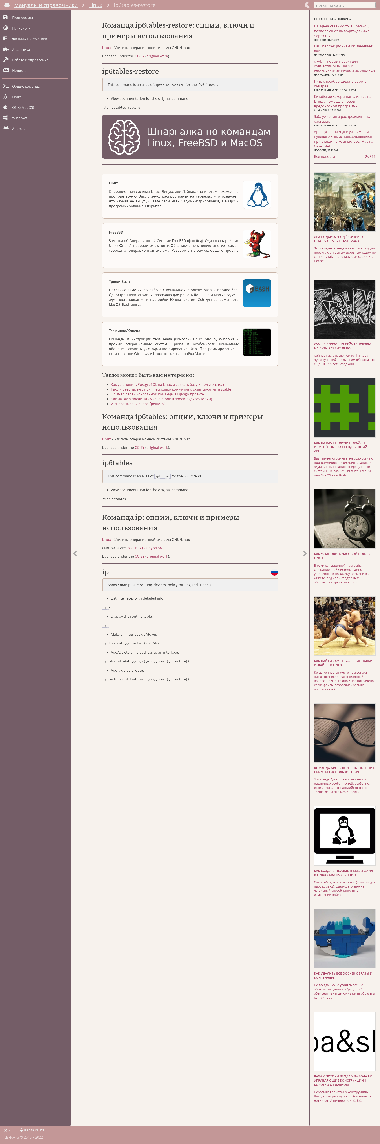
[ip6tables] (305, 567)
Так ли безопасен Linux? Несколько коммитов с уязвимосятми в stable (171, 389)
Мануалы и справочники (46, 5)
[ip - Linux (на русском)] (274, 572)
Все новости (324, 156)
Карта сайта (33, 1130)
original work (157, 56)
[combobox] (345, 5)
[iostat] (75, 567)
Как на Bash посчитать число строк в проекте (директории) (161, 398)
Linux (95, 5)
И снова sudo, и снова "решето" (138, 403)
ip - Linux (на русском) (145, 548)
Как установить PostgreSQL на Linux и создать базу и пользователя (168, 384)
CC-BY (139, 56)
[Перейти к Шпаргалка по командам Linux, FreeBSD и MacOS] (190, 137)
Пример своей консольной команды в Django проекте (157, 394)
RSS (372, 156)
